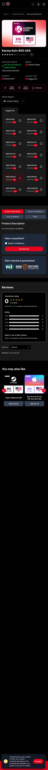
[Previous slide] (4, 391)
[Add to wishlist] (32, 55)
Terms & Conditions (35, 211)
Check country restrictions (10, 70)
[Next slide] (44, 391)
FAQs (35, 217)
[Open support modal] (38, 4)
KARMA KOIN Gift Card (19, 14)
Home (6, 14)
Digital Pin (10, 110)
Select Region (8, 97)
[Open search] (33, 4)
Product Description (12, 211)
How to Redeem (13, 217)
